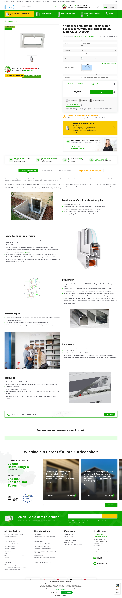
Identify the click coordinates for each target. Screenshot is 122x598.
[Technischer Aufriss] (87, 67)
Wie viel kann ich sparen (11, 560)
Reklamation (8, 551)
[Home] (5, 21)
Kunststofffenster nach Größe (42, 546)
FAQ (6, 553)
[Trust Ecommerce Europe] (28, 498)
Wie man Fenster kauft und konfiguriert (15, 567)
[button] (56, 505)
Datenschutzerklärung (11, 536)
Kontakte (54, 1)
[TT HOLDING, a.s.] (98, 558)
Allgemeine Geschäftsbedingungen (14, 534)
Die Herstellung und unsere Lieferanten (44, 536)
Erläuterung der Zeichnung (110, 63)
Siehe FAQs (109, 414)
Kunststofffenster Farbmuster (42, 560)
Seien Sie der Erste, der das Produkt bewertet (84, 36)
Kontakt (105, 77)
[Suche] (55, 6)
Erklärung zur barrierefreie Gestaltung (44, 557)
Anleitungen (20, 1)
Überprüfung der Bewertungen (42, 562)
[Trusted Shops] (13, 498)
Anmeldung (109, 516)
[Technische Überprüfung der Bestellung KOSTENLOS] (64, 6)
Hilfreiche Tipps (38, 541)
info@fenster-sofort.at (78, 148)
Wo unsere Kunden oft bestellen (42, 544)
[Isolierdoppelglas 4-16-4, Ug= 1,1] (82, 59)
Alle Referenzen (111, 505)
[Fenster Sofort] (9, 7)
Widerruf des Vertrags (10, 565)
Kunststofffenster (12, 21)
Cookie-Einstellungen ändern (12, 569)
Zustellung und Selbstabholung (13, 544)
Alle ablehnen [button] (54, 592)
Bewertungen (28, 1)
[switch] (117, 592)
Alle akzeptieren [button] (66, 592)
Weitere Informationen (61, 589)
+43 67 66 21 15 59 (76, 146)
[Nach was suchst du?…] (38, 7)
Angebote (13, 1)
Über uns (7, 1)
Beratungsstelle (38, 555)
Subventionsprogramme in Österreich (66, 1)
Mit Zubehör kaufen (72, 104)
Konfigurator (25, 252)
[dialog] (61, 589)
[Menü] (120, 584)
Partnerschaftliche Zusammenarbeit (41, 1)
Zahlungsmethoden (10, 548)
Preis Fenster (8, 562)
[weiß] (82, 53)
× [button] (120, 581)
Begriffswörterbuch (39, 539)
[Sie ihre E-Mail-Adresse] (92, 516)
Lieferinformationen (10, 546)
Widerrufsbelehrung (10, 541)
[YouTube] (94, 563)
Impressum (8, 539)
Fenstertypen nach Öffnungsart (42, 548)
